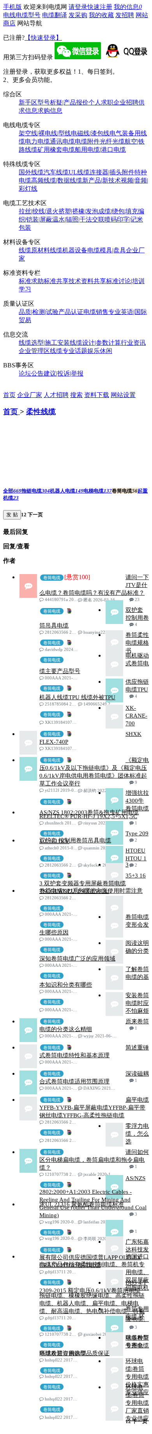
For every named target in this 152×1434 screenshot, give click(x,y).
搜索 (76, 395)
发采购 (78, 15)
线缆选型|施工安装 (44, 342)
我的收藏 (101, 15)
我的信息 (128, 7)
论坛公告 (31, 373)
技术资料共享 (87, 281)
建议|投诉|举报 (63, 373)
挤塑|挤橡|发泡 (78, 211)
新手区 (28, 102)
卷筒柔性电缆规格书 (137, 643)
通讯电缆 (62, 141)
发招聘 (124, 15)
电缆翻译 (54, 15)
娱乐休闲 (99, 350)
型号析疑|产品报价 (62, 102)
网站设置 (123, 395)
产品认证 (70, 311)
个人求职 (100, 102)
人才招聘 (56, 395)
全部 (12, 491)
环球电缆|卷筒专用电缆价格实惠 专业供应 (137, 1376)
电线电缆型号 (22, 15)
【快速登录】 (43, 37)
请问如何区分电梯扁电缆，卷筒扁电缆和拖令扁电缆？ (94, 1160)
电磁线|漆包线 (90, 133)
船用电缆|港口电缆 (100, 149)
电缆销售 (95, 311)
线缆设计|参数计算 (95, 342)
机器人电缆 (66, 491)
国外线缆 (31, 172)
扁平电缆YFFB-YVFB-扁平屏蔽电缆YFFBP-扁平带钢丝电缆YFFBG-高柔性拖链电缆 (94, 1107)
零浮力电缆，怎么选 (137, 1134)
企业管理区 (34, 350)
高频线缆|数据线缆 (56, 180)
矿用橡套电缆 (56, 149)
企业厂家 (29, 395)
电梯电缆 (97, 491)
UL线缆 (79, 172)
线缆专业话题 (68, 350)
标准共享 (56, 281)
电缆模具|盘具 (106, 250)
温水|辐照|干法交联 (78, 219)
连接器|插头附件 (112, 172)
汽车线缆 (56, 172)
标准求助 (31, 281)
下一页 (35, 515)
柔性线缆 (41, 412)
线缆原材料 (34, 250)
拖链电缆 (35, 491)
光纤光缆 (112, 141)
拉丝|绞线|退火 (38, 211)
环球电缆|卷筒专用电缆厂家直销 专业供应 (137, 1403)
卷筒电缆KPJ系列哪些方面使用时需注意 (91, 891)
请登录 (78, 7)
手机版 (12, 7)
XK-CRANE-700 (136, 716)
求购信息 (49, 110)
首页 (9, 395)
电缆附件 (87, 141)
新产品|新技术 (101, 180)
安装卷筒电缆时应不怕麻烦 (137, 1003)
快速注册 (99, 7)
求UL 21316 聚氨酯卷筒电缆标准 (81, 1204)
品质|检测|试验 (38, 311)
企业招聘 (125, 102)
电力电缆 (37, 141)
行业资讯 (133, 342)
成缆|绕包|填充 (118, 211)
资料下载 (96, 395)
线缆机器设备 (68, 250)
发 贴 (12, 515)
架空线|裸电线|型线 (45, 133)
